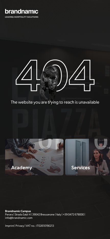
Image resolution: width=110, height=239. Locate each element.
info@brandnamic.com (18, 218)
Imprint (9, 225)
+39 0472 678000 (73, 214)
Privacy (20, 225)
